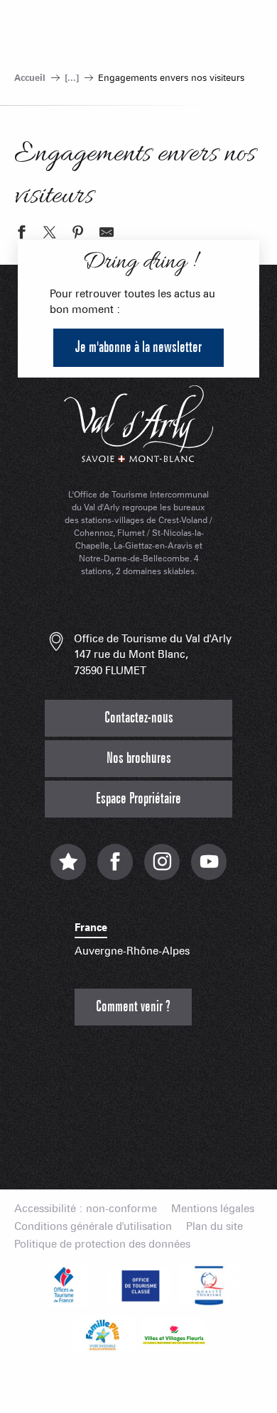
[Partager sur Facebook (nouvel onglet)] (21, 234)
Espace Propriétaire (138, 798)
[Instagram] (161, 869)
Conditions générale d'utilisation (93, 1226)
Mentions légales (212, 1209)
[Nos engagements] (138, 1285)
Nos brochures (139, 758)
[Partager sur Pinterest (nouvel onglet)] (78, 234)
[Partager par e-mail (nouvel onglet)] (106, 234)
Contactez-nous (138, 717)
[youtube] (208, 869)
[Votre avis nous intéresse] (68, 869)
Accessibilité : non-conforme (85, 1209)
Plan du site (214, 1226)
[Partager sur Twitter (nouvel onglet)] (50, 234)
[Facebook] (115, 869)
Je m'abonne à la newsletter (138, 347)
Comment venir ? (133, 1006)
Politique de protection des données (102, 1244)
